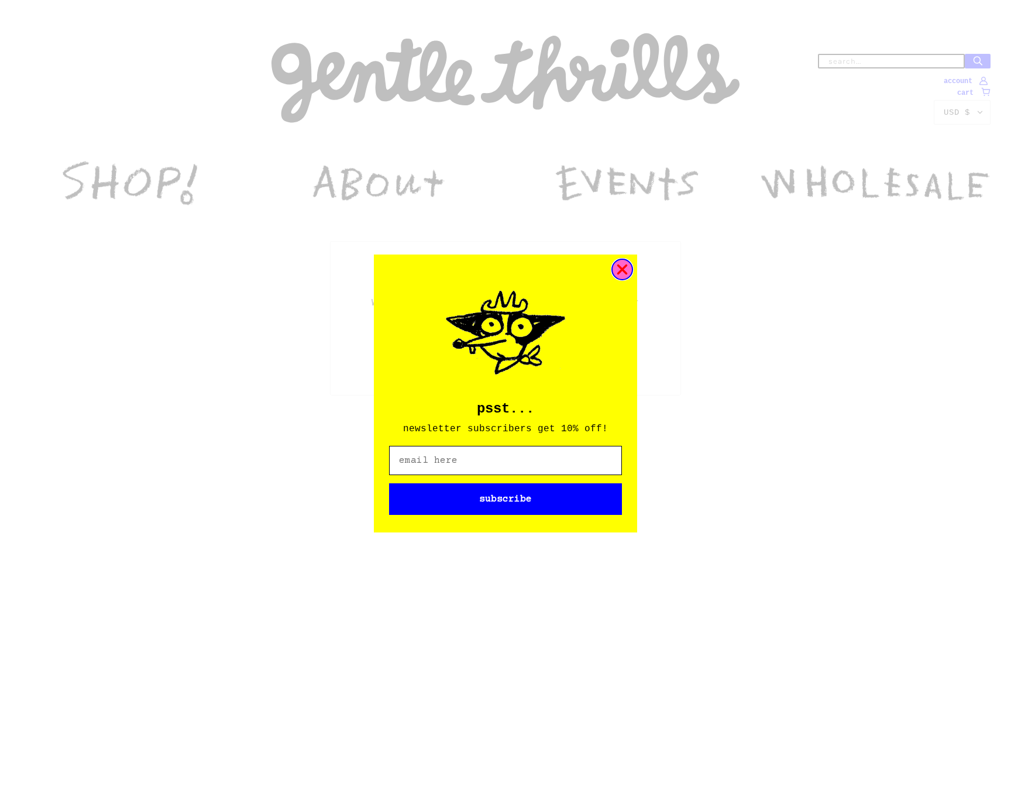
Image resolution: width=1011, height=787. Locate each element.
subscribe (505, 499)
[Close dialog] (622, 269)
